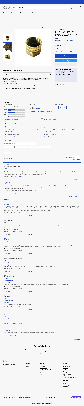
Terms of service (44, 403)
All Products (9, 27)
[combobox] (40, 7)
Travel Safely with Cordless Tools (69, 377)
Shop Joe (10, 364)
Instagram (40, 353)
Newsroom (42, 363)
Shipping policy (49, 403)
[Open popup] (67, 84)
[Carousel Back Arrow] (2, 2)
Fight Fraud (65, 371)
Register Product (66, 363)
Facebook (44, 353)
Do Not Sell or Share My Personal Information (72, 375)
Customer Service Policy (68, 381)
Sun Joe (27, 361)
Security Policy (66, 383)
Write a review (69, 40)
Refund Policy (65, 368)
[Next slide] (7, 64)
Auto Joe (27, 366)
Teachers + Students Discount (46, 371)
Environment (42, 366)
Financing (42, 365)
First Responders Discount (45, 369)
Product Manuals (66, 365)
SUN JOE (62, 29)
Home (4, 27)
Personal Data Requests (67, 372)
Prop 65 (64, 369)
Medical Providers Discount (45, 372)
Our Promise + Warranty (67, 366)
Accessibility (65, 386)
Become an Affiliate (44, 374)
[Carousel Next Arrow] (82, 2)
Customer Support (66, 361)
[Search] (67, 7)
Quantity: (57, 48)
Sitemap (64, 378)
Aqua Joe (28, 365)
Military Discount (43, 368)
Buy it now (66, 55)
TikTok (48, 353)
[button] (76, 7)
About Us (42, 361)
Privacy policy (39, 403)
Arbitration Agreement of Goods (69, 385)
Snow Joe (28, 363)
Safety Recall (65, 380)
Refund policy (34, 403)
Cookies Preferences (67, 374)
